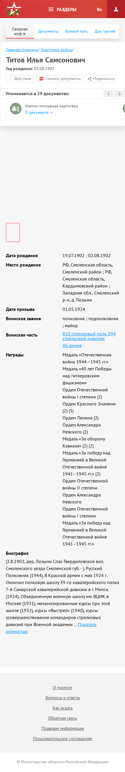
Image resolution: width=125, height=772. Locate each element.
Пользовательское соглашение (62, 738)
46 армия (72, 345)
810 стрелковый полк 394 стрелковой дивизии (89, 336)
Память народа (14, 9)
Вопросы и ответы (62, 697)
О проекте (62, 687)
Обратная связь (62, 718)
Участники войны (56, 49)
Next (120, 93)
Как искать (63, 708)
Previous (108, 93)
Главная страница (22, 49)
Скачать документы (63, 78)
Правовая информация (62, 728)
